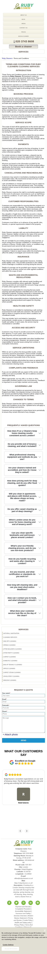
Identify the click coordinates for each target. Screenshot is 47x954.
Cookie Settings (8, 945)
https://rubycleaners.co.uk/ (23, 883)
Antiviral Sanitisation (11, 633)
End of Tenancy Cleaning (12, 664)
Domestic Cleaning (10, 660)
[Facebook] (9, 903)
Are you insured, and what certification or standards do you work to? (22, 574)
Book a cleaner (23, 36)
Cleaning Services (10, 637)
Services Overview (20, 916)
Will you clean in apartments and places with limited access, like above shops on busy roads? (22, 497)
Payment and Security (23, 906)
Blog (23, 19)
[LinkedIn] (30, 903)
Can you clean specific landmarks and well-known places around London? (22, 535)
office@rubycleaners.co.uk (23, 878)
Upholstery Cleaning (11, 676)
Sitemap (27, 927)
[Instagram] (23, 903)
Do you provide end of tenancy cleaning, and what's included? (22, 445)
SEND (23, 740)
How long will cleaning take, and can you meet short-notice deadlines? (22, 587)
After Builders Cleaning (12, 649)
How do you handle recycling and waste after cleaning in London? (22, 561)
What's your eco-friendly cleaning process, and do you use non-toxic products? (22, 548)
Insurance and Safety (23, 913)
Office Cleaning (9, 668)
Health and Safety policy (23, 922)
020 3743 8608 (25, 41)
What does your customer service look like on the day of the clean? (22, 613)
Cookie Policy (27, 920)
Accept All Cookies (11, 949)
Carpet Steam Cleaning (12, 672)
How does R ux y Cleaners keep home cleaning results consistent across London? (22, 433)
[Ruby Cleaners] (23, 6)
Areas (23, 23)
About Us (23, 15)
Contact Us (23, 27)
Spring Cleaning (9, 645)
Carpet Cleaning (9, 657)
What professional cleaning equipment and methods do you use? (22, 457)
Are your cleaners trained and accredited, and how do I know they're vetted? (22, 470)
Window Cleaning (9, 680)
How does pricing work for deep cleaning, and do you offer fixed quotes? (22, 483)
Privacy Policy (19, 925)
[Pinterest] (38, 903)
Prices (23, 32)
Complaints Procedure (23, 909)
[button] (20, 831)
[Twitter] (16, 903)
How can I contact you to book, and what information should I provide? (22, 600)
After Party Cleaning (11, 653)
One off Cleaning (9, 641)
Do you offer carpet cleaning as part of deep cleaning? (22, 510)
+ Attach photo (10, 734)
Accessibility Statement (23, 911)
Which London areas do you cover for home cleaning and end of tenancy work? (22, 522)
